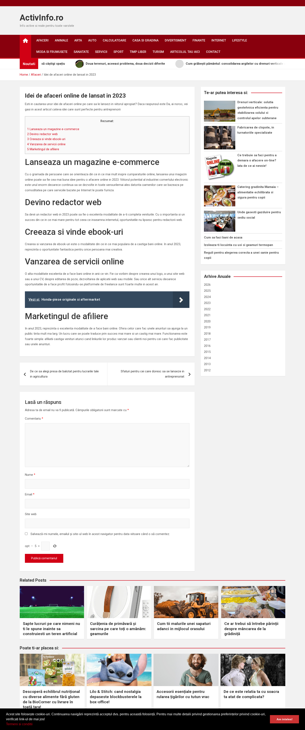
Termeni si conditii (19, 724)
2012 (207, 370)
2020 (207, 321)
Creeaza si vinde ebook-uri (46, 139)
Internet (218, 40)
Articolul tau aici (185, 52)
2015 (207, 352)
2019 (207, 327)
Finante (199, 40)
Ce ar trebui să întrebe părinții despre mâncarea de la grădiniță (251, 628)
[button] (34, 724)
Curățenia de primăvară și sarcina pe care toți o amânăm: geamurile (118, 628)
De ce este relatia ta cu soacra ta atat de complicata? (251, 694)
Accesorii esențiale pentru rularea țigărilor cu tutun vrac (183, 694)
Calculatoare (114, 40)
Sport (118, 52)
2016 (207, 346)
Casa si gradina (145, 40)
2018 (207, 333)
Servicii (101, 52)
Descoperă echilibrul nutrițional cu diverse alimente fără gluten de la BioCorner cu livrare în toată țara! (51, 699)
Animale (61, 40)
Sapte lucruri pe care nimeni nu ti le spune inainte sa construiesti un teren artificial (51, 628)
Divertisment (175, 40)
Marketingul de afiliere (43, 149)
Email (29, 494)
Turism (158, 52)
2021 (207, 315)
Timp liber (138, 52)
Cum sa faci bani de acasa (223, 237)
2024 (207, 297)
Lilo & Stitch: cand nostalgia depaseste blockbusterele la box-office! (116, 696)
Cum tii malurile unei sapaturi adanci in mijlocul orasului (184, 626)
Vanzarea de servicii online (46, 144)
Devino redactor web (42, 134)
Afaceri (42, 40)
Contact (213, 52)
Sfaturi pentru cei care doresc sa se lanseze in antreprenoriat (152, 374)
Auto (92, 40)
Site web (31, 514)
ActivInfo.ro (41, 18)
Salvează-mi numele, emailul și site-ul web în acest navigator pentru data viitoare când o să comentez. (100, 534)
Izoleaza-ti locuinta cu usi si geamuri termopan (238, 245)
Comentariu (34, 418)
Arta (78, 40)
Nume (30, 475)
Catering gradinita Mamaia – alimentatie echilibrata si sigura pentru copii (258, 192)
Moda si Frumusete (51, 52)
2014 (207, 358)
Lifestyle (239, 40)
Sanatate (81, 52)
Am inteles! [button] (285, 719)
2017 (207, 339)
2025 (207, 291)
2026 (207, 285)
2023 (207, 303)
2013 (207, 364)
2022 (207, 309)
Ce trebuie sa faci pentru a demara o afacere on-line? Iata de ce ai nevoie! (257, 160)
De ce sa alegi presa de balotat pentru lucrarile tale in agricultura (64, 374)
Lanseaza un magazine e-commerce (53, 129)
